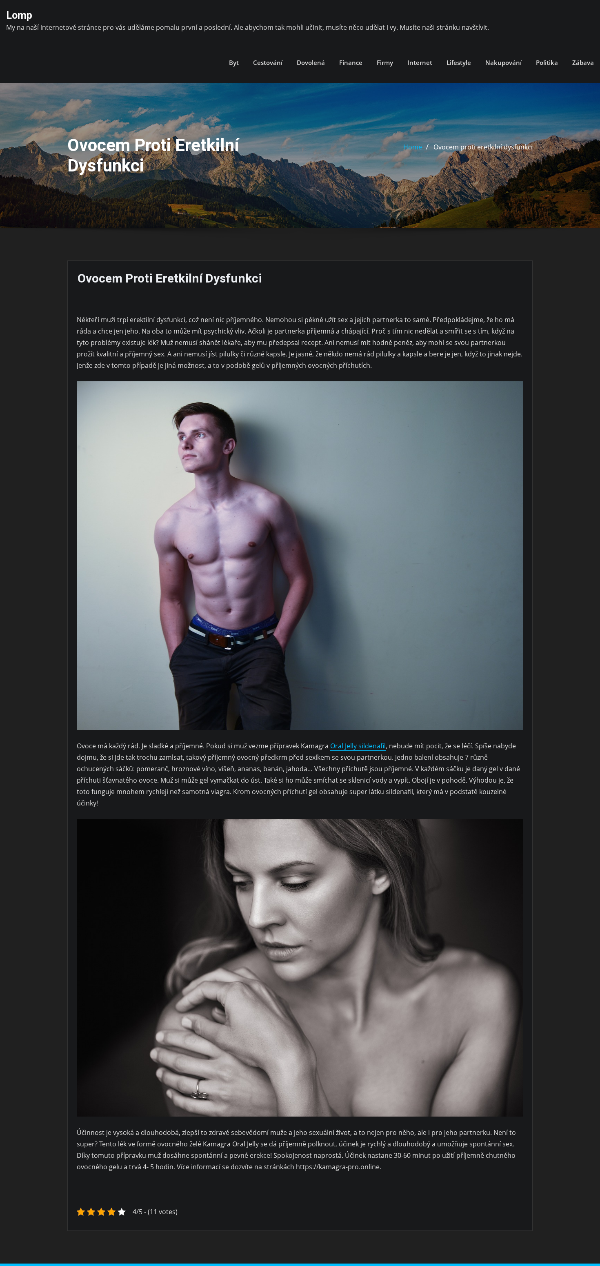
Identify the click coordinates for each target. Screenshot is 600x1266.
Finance (350, 62)
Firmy (385, 62)
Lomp (19, 15)
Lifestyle (459, 62)
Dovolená (311, 62)
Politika (547, 62)
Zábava (583, 62)
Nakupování (503, 62)
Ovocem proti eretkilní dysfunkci (483, 146)
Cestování (267, 62)
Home (412, 146)
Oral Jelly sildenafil (358, 745)
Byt (234, 62)
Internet (419, 62)
